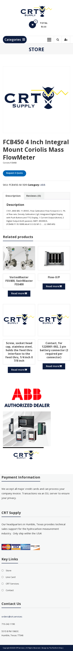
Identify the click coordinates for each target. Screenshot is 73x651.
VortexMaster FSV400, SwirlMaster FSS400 (19, 280)
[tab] (13, 195)
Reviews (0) (33, 195)
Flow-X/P (54, 277)
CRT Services (12, 583)
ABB (42, 184)
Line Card (10, 577)
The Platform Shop (55, 648)
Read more (18, 293)
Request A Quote (14, 173)
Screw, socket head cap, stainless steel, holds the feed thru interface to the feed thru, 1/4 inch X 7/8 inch (19, 351)
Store (8, 570)
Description (13, 195)
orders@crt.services (12, 616)
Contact (10, 590)
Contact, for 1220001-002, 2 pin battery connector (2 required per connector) (54, 350)
